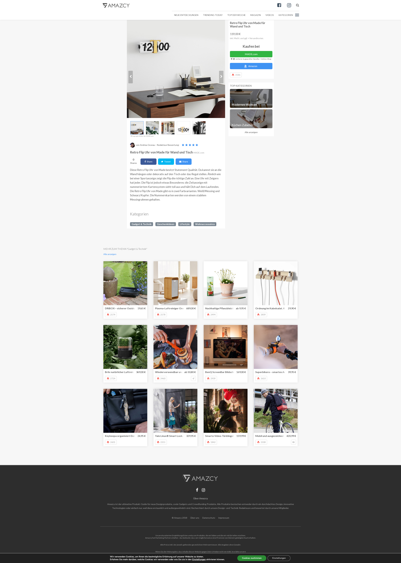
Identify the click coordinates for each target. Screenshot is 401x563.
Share (149, 161)
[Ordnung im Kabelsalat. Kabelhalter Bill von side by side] (276, 283)
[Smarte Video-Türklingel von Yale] (225, 411)
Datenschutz (208, 517)
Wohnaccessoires (205, 224)
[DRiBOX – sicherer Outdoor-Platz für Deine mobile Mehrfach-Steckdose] (125, 283)
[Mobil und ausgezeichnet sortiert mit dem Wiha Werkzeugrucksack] (276, 411)
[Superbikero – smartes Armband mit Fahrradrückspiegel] (276, 347)
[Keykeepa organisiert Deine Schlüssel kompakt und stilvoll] (125, 411)
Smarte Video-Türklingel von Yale (224, 435)
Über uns (194, 517)
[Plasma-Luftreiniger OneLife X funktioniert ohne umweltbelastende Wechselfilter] (175, 283)
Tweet (167, 161)
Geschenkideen (165, 224)
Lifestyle (185, 224)
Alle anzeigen (251, 132)
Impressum (223, 517)
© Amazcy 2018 (179, 517)
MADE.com (251, 54)
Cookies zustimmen (252, 558)
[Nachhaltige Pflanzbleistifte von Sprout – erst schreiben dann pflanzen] (225, 283)
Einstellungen (279, 558)
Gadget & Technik (141, 224)
